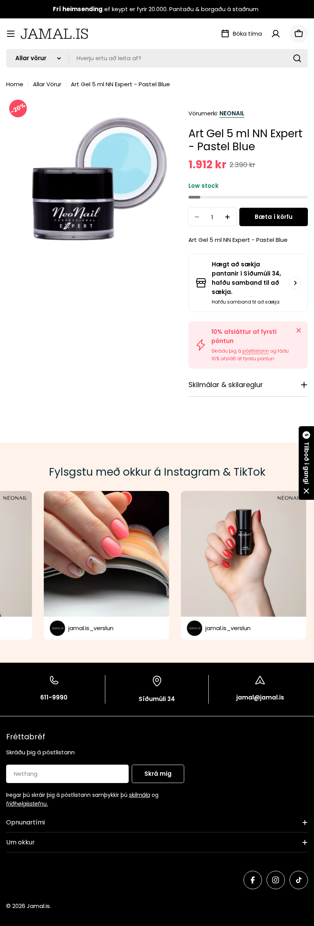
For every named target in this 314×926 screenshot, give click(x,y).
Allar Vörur (47, 84)
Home (14, 84)
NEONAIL (231, 113)
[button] (306, 463)
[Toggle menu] (10, 33)
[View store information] (295, 283)
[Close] (298, 330)
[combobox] (157, 58)
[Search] (297, 58)
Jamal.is (38, 906)
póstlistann (255, 351)
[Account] (275, 33)
